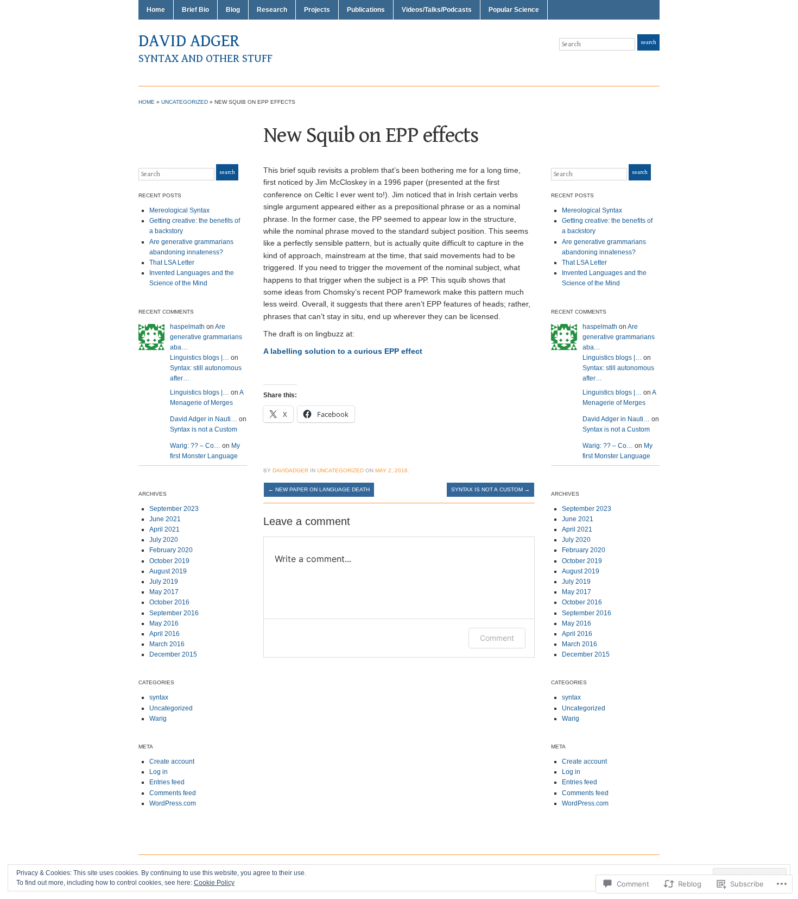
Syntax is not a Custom (203, 429)
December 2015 (173, 654)
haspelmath (187, 326)
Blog (233, 10)
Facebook (654, 64)
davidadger (290, 470)
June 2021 (165, 519)
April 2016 (164, 634)
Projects (317, 10)
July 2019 (163, 581)
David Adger (188, 41)
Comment (497, 637)
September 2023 (174, 509)
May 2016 (164, 623)
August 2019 (168, 571)
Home (156, 10)
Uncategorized (184, 102)
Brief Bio (195, 10)
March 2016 (167, 644)
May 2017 (164, 592)
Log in (158, 772)
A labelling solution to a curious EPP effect (342, 351)
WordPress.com (172, 803)
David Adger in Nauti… (203, 419)
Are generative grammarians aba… (206, 337)
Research (272, 10)
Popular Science (514, 10)
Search (648, 42)
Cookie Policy (214, 882)
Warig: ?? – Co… (195, 446)
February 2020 (171, 550)
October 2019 (169, 561)
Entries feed (167, 782)
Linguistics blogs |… (199, 357)
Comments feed (172, 793)
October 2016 (169, 602)
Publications (366, 10)
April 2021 (164, 529)
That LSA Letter (171, 262)
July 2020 (163, 540)
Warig (158, 718)
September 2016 (174, 613)
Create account (171, 761)
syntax (158, 697)
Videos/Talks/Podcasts (437, 10)
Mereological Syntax (179, 210)
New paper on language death (319, 489)
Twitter (641, 64)
